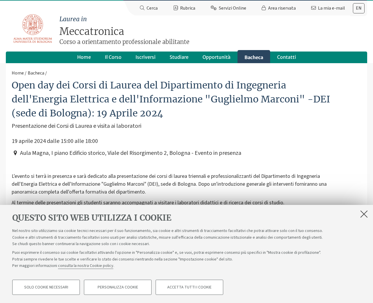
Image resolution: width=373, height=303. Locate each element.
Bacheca (253, 57)
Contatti (286, 57)
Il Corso (113, 57)
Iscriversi (146, 57)
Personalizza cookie (118, 287)
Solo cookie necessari (46, 287)
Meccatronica (124, 30)
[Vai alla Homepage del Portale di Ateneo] (33, 29)
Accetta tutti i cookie (189, 287)
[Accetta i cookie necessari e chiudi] (364, 214)
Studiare (179, 57)
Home (84, 57)
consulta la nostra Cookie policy (85, 266)
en (359, 8)
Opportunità (217, 57)
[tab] (359, 8)
